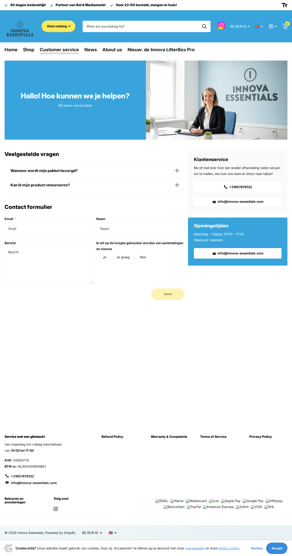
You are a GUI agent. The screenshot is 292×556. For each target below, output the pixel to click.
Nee (143, 257)
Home (11, 49)
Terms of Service (213, 436)
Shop (28, 49)
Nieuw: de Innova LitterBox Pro (161, 49)
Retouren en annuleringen (15, 500)
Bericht (10, 243)
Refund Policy (112, 436)
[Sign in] (273, 26)
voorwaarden (195, 548)
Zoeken (204, 26)
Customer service (59, 49)
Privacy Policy (260, 436)
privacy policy (228, 548)
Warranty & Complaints (169, 436)
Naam (100, 219)
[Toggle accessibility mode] (284, 5)
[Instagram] (56, 509)
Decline (257, 548)
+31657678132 (240, 187)
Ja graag (123, 257)
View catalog (57, 26)
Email (10, 219)
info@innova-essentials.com (240, 201)
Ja (104, 257)
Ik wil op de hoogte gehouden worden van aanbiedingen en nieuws (139, 246)
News (90, 49)
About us (112, 49)
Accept (276, 548)
